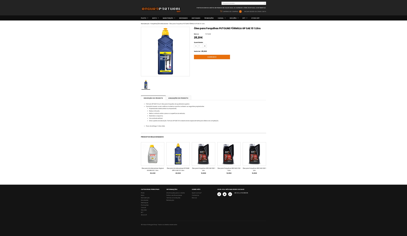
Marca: (196, 34)
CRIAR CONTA (261, 11)
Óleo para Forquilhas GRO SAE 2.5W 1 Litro (228, 169)
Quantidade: (198, 42)
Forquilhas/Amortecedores (159, 24)
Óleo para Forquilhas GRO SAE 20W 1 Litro (254, 169)
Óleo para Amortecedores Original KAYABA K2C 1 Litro (153, 169)
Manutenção (145, 24)
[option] (165, 51)
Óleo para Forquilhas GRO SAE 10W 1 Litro (203, 169)
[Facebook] (219, 194)
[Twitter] (224, 194)
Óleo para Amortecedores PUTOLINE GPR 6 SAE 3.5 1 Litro (178, 169)
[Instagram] (230, 194)
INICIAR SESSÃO (249, 11)
